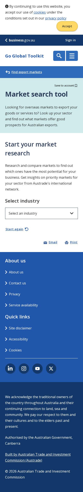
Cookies (15, 350)
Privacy (14, 294)
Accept (67, 26)
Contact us (17, 283)
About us (16, 272)
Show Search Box (59, 56)
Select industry (22, 200)
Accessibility (18, 339)
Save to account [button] (64, 85)
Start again (14, 229)
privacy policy (55, 18)
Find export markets (26, 72)
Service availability (23, 305)
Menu (72, 56)
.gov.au (22, 40)
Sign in (71, 40)
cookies (40, 12)
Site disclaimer (20, 328)
